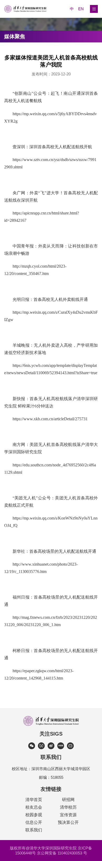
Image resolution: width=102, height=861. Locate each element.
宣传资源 (68, 815)
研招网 (68, 799)
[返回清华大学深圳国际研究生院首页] (27, 9)
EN (81, 9)
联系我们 (33, 830)
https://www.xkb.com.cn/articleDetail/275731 (50, 419)
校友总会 (33, 807)
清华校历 (68, 807)
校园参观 (33, 815)
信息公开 (33, 822)
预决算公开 (68, 822)
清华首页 (33, 799)
